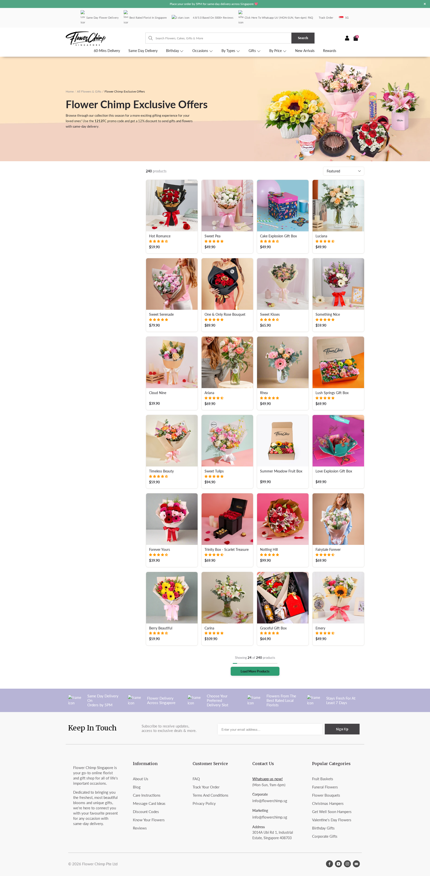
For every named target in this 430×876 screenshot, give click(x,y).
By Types (228, 51)
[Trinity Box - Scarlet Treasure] (227, 519)
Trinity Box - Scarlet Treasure (227, 550)
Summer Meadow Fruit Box (281, 471)
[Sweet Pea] (227, 205)
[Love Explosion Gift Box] (338, 440)
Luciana (321, 236)
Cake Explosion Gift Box (278, 236)
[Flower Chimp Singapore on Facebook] (329, 863)
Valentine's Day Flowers (331, 820)
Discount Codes (146, 811)
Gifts (253, 51)
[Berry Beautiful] (172, 597)
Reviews (140, 828)
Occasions (200, 51)
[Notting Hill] (283, 519)
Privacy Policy (204, 803)
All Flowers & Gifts (89, 91)
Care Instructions (147, 795)
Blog (137, 787)
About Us (140, 778)
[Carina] (227, 597)
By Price (276, 51)
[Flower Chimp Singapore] (105, 38)
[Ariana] (227, 362)
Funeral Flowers (325, 787)
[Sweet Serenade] (172, 284)
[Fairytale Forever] (338, 519)
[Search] (148, 38)
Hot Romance (159, 236)
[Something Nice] (338, 284)
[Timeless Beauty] (172, 440)
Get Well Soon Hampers (332, 811)
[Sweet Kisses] (283, 284)
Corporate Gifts (324, 836)
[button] (158, 241)
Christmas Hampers (328, 803)
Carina (209, 628)
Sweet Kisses (270, 314)
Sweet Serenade (161, 314)
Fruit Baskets (322, 778)
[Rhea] (283, 362)
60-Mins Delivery (107, 51)
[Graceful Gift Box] (283, 597)
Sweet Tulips (214, 471)
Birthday (173, 51)
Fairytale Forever (328, 550)
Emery (320, 628)
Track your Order (206, 787)
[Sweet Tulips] (227, 440)
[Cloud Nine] (172, 362)
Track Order (326, 17)
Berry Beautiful (160, 628)
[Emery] (338, 597)
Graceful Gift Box (273, 628)
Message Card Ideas (149, 803)
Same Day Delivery (143, 51)
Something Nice (328, 314)
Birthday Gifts (323, 828)
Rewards (329, 51)
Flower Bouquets (326, 795)
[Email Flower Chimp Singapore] (356, 863)
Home (70, 91)
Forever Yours (159, 550)
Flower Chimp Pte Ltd (99, 864)
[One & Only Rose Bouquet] (227, 284)
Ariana (209, 393)
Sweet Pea (212, 236)
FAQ (310, 17)
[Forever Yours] (172, 519)
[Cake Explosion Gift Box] (283, 205)
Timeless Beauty (161, 471)
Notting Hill (269, 550)
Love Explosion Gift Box (334, 471)
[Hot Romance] (172, 205)
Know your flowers (149, 820)
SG (347, 17)
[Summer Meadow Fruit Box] (283, 440)
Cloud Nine (157, 393)
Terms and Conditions (210, 795)
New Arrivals (305, 51)
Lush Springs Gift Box (332, 393)
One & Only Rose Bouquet (225, 314)
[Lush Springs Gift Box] (338, 362)
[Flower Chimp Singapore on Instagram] (347, 863)
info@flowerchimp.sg (269, 800)
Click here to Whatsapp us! (261, 17)
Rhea (264, 393)
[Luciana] (338, 205)
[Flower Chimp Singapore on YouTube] (338, 863)
